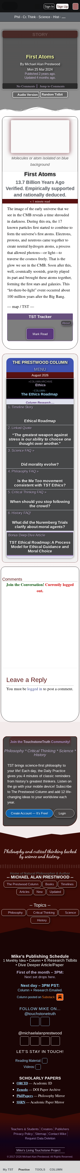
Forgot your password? (40, 659)
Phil (17, 17)
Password (17, 623)
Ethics (40, 385)
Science (44, 17)
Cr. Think (29, 17)
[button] (37, 6)
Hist (56, 17)
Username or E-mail (24, 604)
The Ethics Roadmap (39, 394)
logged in (34, 688)
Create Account (56, 647)
